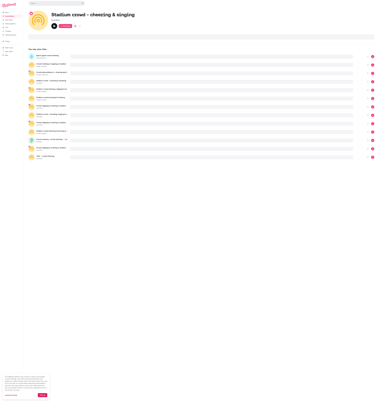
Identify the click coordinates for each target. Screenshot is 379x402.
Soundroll (55, 20)
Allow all (42, 395)
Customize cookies (11, 395)
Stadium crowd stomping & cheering (50, 97)
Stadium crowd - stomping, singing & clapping (52, 114)
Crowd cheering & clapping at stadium (51, 64)
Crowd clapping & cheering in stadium (51, 106)
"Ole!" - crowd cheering (45, 156)
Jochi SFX (39, 108)
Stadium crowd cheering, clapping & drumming (52, 89)
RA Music (39, 142)
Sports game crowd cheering (47, 55)
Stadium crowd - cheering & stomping (51, 81)
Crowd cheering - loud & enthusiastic (49, 139)
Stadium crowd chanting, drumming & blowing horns (52, 131)
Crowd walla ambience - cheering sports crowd (52, 72)
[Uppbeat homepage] (11, 5)
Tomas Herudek (41, 91)
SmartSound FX (41, 58)
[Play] (54, 26)
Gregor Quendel (41, 66)
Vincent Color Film (42, 75)
